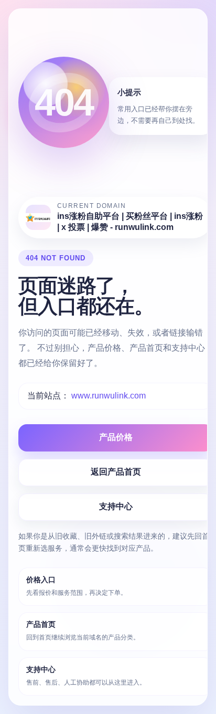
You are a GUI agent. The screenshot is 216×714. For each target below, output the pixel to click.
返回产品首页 (116, 471)
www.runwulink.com (108, 395)
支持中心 (116, 506)
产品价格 (116, 437)
